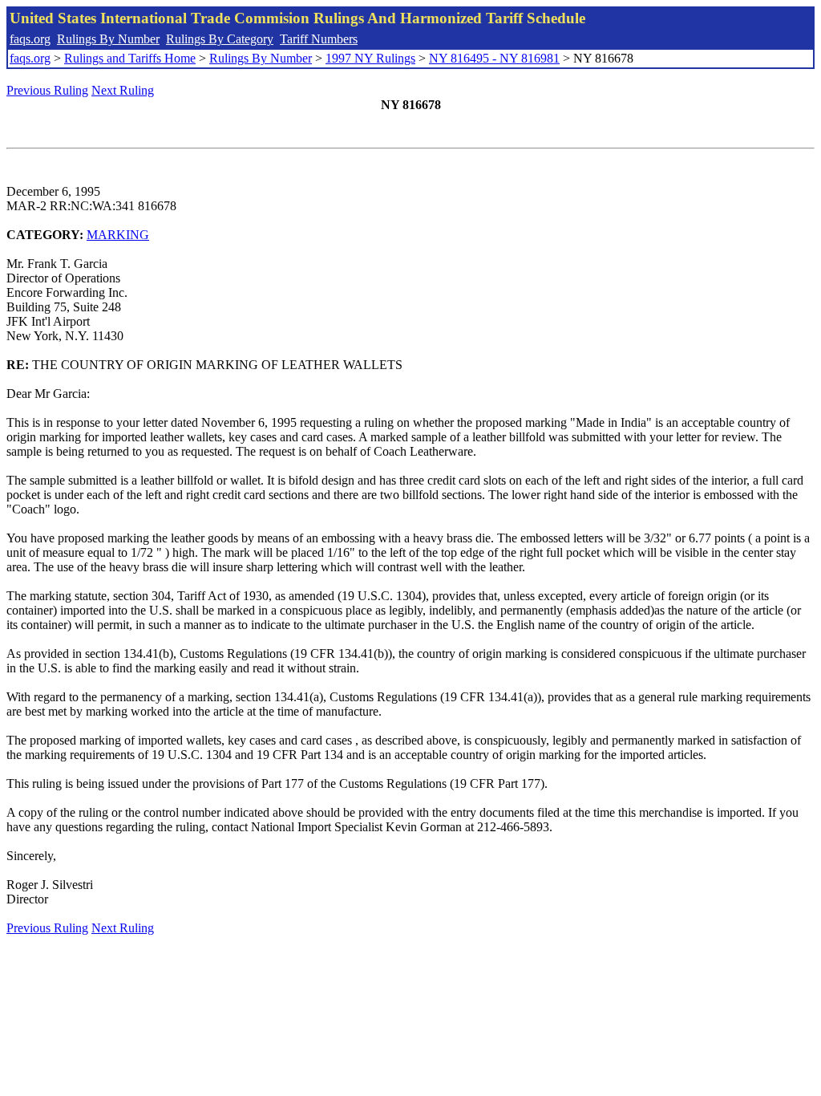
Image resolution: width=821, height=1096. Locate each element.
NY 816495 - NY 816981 (494, 58)
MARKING (118, 235)
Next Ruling (122, 90)
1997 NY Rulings (370, 58)
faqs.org (30, 39)
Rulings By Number (108, 39)
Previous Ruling (47, 90)
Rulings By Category (219, 39)
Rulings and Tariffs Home (130, 58)
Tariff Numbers (319, 39)
